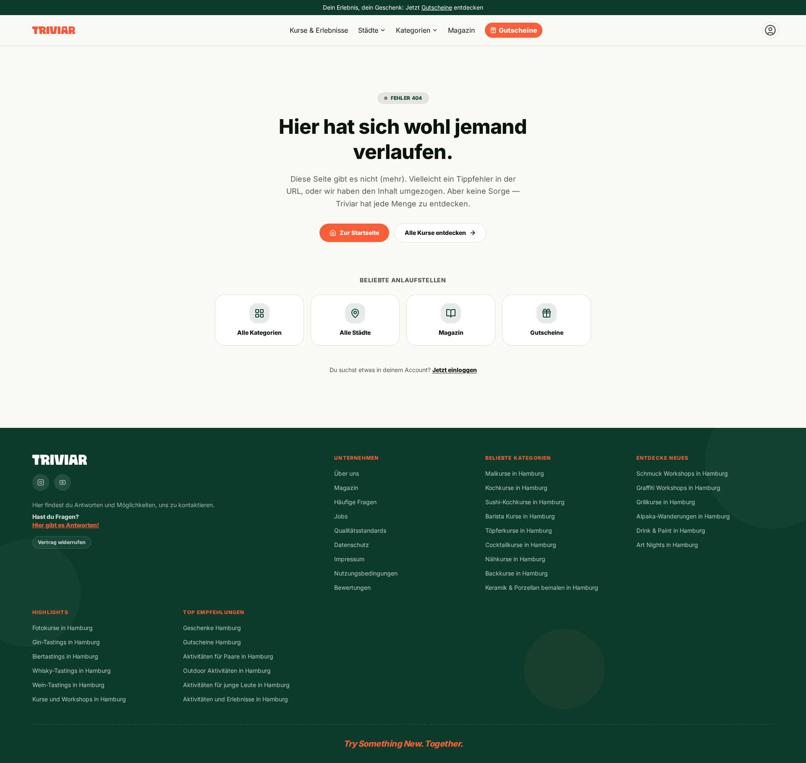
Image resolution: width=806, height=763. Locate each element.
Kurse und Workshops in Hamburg (79, 699)
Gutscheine (518, 30)
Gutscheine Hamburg (212, 642)
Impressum (349, 558)
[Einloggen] (770, 30)
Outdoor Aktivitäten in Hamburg (227, 670)
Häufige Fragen (355, 501)
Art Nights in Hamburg (667, 544)
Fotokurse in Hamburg (62, 627)
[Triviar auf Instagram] (40, 482)
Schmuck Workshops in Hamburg (682, 473)
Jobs (341, 516)
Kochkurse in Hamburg (516, 487)
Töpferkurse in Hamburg (518, 530)
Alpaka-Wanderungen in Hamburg (683, 516)
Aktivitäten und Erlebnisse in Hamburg (235, 699)
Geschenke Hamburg (212, 627)
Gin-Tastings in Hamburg (66, 642)
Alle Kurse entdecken (435, 232)
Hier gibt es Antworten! (65, 525)
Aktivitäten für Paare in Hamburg (228, 656)
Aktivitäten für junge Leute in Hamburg (236, 684)
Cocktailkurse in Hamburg (520, 544)
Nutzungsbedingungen (366, 573)
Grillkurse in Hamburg (665, 501)
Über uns (346, 473)
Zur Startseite (359, 232)
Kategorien (413, 30)
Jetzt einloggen (454, 369)
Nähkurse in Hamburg (515, 558)
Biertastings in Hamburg (65, 656)
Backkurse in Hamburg (516, 573)
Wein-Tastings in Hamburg (68, 684)
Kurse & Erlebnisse (319, 30)
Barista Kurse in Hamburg (520, 516)
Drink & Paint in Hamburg (670, 530)
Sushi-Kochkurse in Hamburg (525, 501)
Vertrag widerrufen (62, 542)
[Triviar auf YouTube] (62, 482)
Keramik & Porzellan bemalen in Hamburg (541, 587)
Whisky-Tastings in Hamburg (71, 670)
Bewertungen (352, 587)
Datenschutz (351, 544)
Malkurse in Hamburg (514, 473)
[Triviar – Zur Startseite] (53, 30)
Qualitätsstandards (360, 530)
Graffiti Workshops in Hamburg (678, 487)
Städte (368, 30)
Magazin (461, 30)
